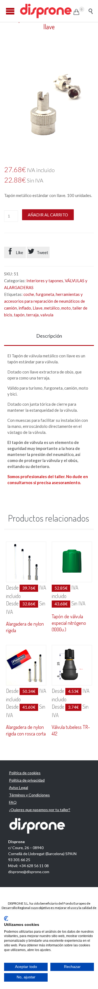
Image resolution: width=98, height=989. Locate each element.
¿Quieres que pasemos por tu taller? (39, 809)
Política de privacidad (27, 780)
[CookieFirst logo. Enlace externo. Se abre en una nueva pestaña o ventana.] (6, 918)
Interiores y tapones (44, 280)
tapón (19, 314)
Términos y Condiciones (29, 795)
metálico (52, 307)
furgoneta (45, 294)
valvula (46, 314)
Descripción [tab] (49, 336)
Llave (37, 307)
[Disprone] (46, 11)
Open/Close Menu (10, 11)
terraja (32, 314)
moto (66, 307)
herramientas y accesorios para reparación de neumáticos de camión (44, 301)
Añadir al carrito (48, 214)
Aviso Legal (18, 787)
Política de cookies (25, 772)
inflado (25, 307)
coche (28, 294)
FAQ (13, 802)
